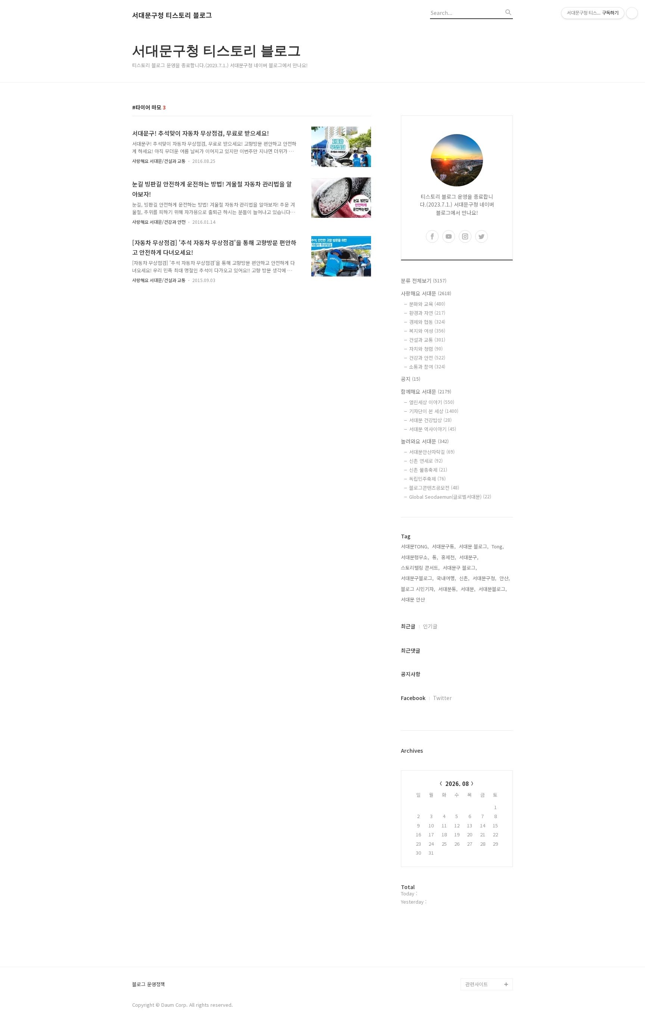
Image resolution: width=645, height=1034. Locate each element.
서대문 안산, (413, 599)
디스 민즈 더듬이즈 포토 (488, 930)
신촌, (464, 578)
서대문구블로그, (417, 578)
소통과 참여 (427, 366)
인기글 (430, 626)
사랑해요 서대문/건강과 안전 (159, 222)
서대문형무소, (415, 557)
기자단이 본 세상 (433, 411)
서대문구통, (444, 546)
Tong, (498, 546)
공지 (410, 379)
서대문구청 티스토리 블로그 (172, 15)
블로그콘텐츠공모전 (434, 487)
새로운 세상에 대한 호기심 (488, 966)
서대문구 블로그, (460, 567)
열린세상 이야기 (431, 402)
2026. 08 (457, 783)
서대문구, (469, 557)
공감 (470, 888)
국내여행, (446, 578)
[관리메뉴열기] (632, 13)
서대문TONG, (415, 546)
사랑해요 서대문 (426, 293)
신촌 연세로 (426, 460)
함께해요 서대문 (426, 391)
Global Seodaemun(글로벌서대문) (450, 496)
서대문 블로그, (474, 546)
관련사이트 (476, 984)
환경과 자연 (427, 312)
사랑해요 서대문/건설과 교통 (159, 161)
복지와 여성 (427, 330)
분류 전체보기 (423, 280)
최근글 (408, 626)
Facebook (413, 698)
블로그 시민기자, (418, 588)
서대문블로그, (493, 588)
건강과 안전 (427, 357)
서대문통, (448, 588)
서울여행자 (477, 912)
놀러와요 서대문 (425, 441)
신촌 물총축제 (428, 469)
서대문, (468, 588)
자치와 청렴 (426, 348)
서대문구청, (484, 578)
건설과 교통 (427, 339)
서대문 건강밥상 (430, 420)
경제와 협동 (427, 321)
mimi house (479, 948)
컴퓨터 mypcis (481, 900)
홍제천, (448, 557)
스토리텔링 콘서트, (420, 567)
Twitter (442, 698)
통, (435, 557)
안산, (504, 578)
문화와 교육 (427, 303)
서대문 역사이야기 (432, 429)
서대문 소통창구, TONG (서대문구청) (486, 870)
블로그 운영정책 (148, 984)
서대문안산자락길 (432, 451)
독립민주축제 (427, 478)
